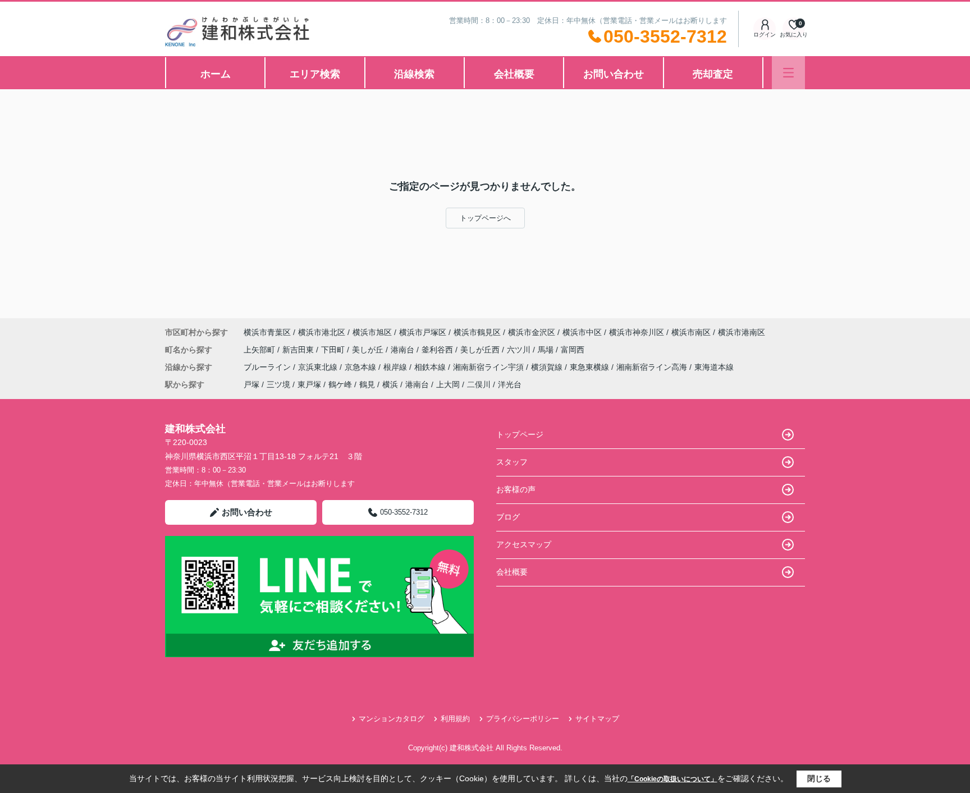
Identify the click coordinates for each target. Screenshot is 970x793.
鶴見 (367, 384)
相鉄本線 (431, 367)
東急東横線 (590, 367)
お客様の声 (516, 489)
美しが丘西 (481, 349)
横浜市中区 (582, 332)
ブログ (508, 516)
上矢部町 (260, 349)
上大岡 (448, 384)
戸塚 (251, 384)
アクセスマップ (523, 544)
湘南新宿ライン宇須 (489, 367)
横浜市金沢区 (531, 332)
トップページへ (485, 218)
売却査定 (713, 74)
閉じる (819, 778)
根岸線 (396, 367)
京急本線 (361, 367)
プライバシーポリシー (522, 718)
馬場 (547, 349)
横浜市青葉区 (267, 332)
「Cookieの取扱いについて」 (672, 779)
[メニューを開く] (788, 73)
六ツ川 (520, 349)
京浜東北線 (319, 367)
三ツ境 (278, 384)
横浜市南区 (691, 332)
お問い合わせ (613, 74)
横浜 (390, 384)
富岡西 (572, 349)
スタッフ (512, 461)
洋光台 (509, 384)
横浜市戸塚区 (422, 332)
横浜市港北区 (321, 332)
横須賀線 (548, 367)
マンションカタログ (391, 718)
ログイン (764, 34)
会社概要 (514, 74)
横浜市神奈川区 (636, 332)
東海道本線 (714, 367)
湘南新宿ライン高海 (652, 367)
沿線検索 (414, 74)
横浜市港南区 (741, 332)
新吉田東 (299, 349)
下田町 (334, 349)
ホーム (215, 74)
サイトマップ (597, 718)
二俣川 (479, 384)
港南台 (404, 349)
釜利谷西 (438, 349)
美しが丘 (369, 349)
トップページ (519, 434)
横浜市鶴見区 (477, 332)
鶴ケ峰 (340, 384)
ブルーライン (268, 367)
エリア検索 (315, 74)
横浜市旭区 (372, 332)
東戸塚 (309, 384)
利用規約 (455, 718)
